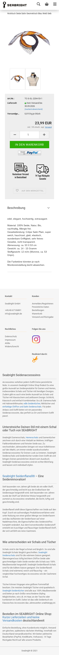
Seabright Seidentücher (13, 590)
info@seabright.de (13, 313)
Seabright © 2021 (29, 650)
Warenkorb (37, 313)
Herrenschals (32, 437)
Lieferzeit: (12, 103)
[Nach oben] (50, 650)
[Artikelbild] (29, 42)
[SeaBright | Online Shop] (13, 5)
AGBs (7, 343)
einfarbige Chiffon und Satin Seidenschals (21, 406)
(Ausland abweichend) (34, 109)
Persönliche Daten (40, 307)
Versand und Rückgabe (42, 317)
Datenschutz (11, 336)
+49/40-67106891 (13, 310)
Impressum (10, 340)
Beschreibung (16, 208)
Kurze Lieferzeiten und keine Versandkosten (20, 618)
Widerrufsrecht (12, 346)
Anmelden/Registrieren (42, 303)
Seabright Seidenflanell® (18, 476)
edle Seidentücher (32, 403)
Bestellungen (38, 310)
